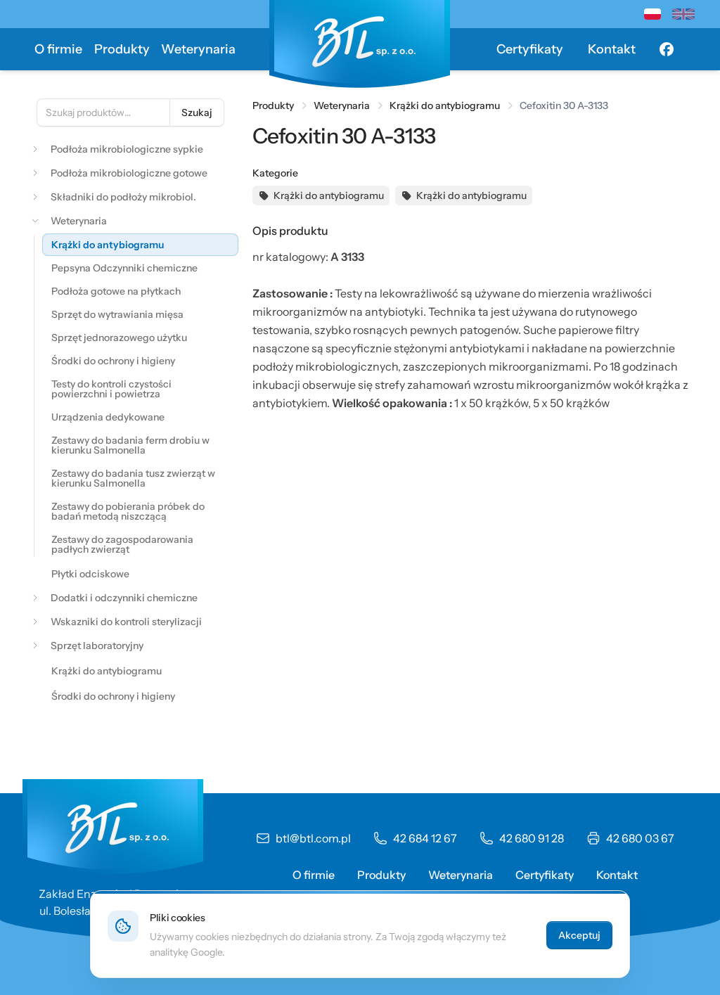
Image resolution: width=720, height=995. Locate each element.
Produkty (122, 49)
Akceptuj (579, 935)
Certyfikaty (529, 49)
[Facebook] (667, 49)
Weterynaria (198, 49)
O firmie (58, 49)
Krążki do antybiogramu (445, 105)
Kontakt (612, 49)
